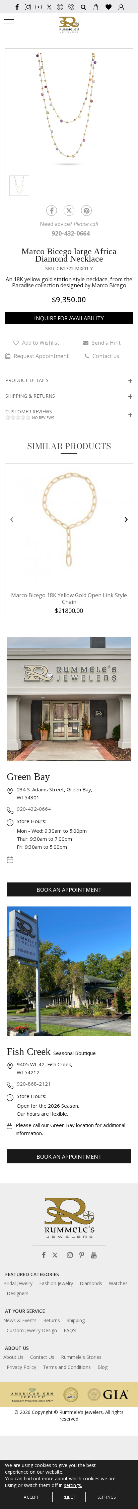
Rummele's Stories (81, 1357)
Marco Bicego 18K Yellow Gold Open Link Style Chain (69, 599)
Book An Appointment (69, 889)
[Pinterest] (81, 1255)
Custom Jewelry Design (32, 1330)
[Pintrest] (86, 210)
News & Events (20, 1320)
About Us (13, 1357)
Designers (17, 1293)
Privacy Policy (21, 1367)
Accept (31, 1497)
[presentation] (11, 519)
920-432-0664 (34, 808)
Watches (118, 1283)
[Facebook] (17, 7)
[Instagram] (70, 1255)
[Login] (121, 7)
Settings (106, 1497)
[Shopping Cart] (95, 7)
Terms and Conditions (67, 1367)
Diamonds (91, 1283)
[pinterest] (60, 7)
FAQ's (70, 1330)
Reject (69, 1497)
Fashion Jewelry (56, 1283)
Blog (102, 1367)
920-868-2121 (34, 1083)
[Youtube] (38, 7)
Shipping (76, 1320)
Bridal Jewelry (17, 1283)
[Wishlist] (108, 7)
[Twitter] (49, 7)
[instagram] (27, 7)
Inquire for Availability (69, 318)
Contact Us (42, 1357)
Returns (51, 1320)
